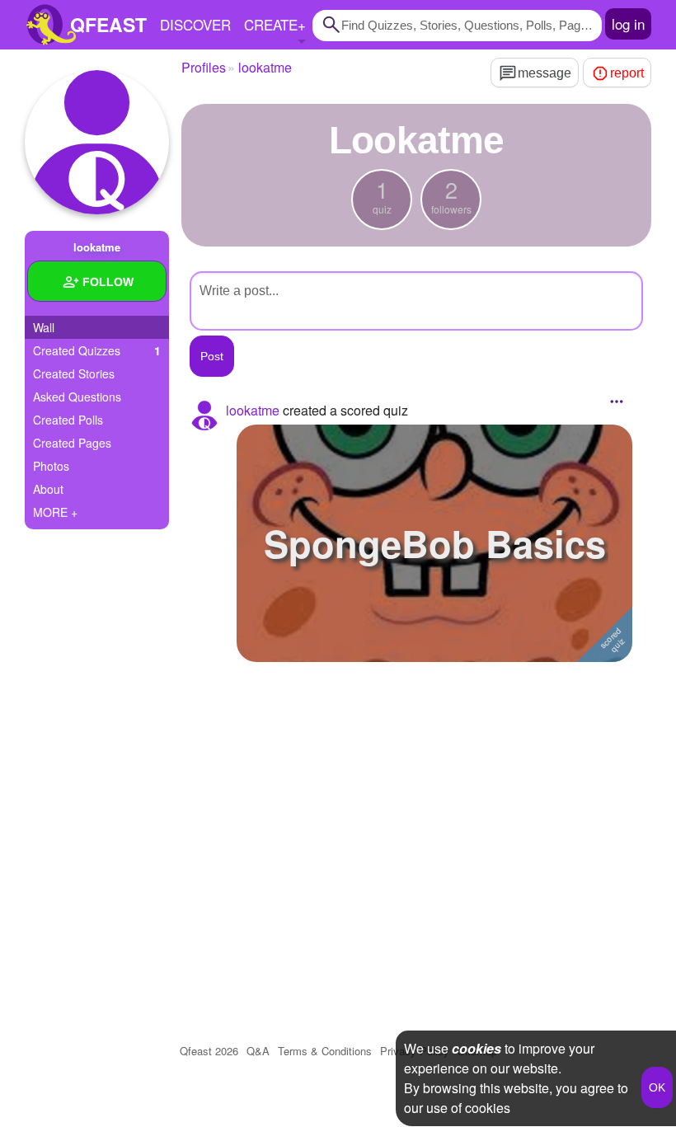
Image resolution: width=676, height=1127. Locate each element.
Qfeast (209, 1051)
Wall (43, 327)
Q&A (258, 1051)
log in (628, 23)
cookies (476, 1048)
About (48, 489)
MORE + (55, 512)
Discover (195, 24)
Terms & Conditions (325, 1051)
